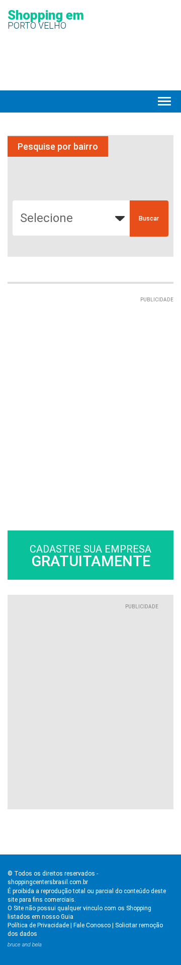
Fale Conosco (92, 925)
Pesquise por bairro (58, 146)
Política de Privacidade (38, 925)
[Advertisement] (90, 394)
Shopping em (46, 19)
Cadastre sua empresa (90, 556)
